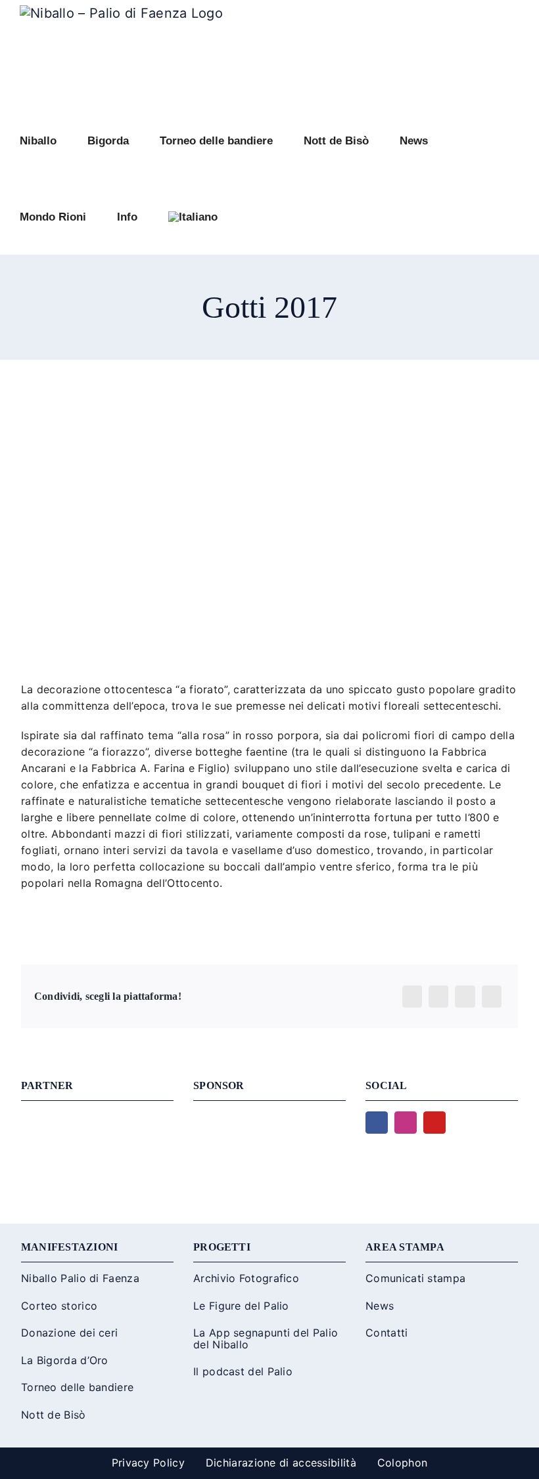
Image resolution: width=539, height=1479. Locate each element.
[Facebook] (412, 996)
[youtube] (434, 1122)
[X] (438, 996)
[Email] (492, 996)
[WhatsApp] (465, 996)
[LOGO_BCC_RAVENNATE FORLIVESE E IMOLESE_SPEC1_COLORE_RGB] (269, 1118)
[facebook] (376, 1122)
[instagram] (405, 1122)
